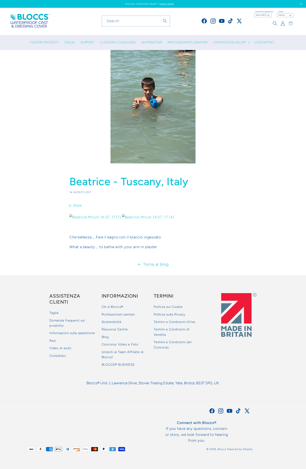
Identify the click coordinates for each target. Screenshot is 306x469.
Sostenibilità (111, 322)
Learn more (167, 3)
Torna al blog (156, 264)
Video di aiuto (60, 348)
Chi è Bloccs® (112, 307)
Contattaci (57, 356)
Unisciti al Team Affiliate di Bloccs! (123, 354)
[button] (231, 42)
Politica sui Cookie (168, 307)
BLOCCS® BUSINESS (118, 365)
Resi (52, 340)
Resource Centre (115, 329)
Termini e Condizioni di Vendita (172, 331)
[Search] (165, 21)
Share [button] (77, 205)
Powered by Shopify (240, 449)
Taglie (54, 313)
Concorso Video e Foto (120, 344)
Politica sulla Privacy (169, 314)
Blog (105, 337)
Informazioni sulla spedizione (72, 333)
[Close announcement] (301, 4)
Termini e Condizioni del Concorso (173, 344)
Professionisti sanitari (118, 314)
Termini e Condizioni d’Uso (175, 322)
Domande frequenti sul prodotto (67, 322)
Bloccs (222, 449)
